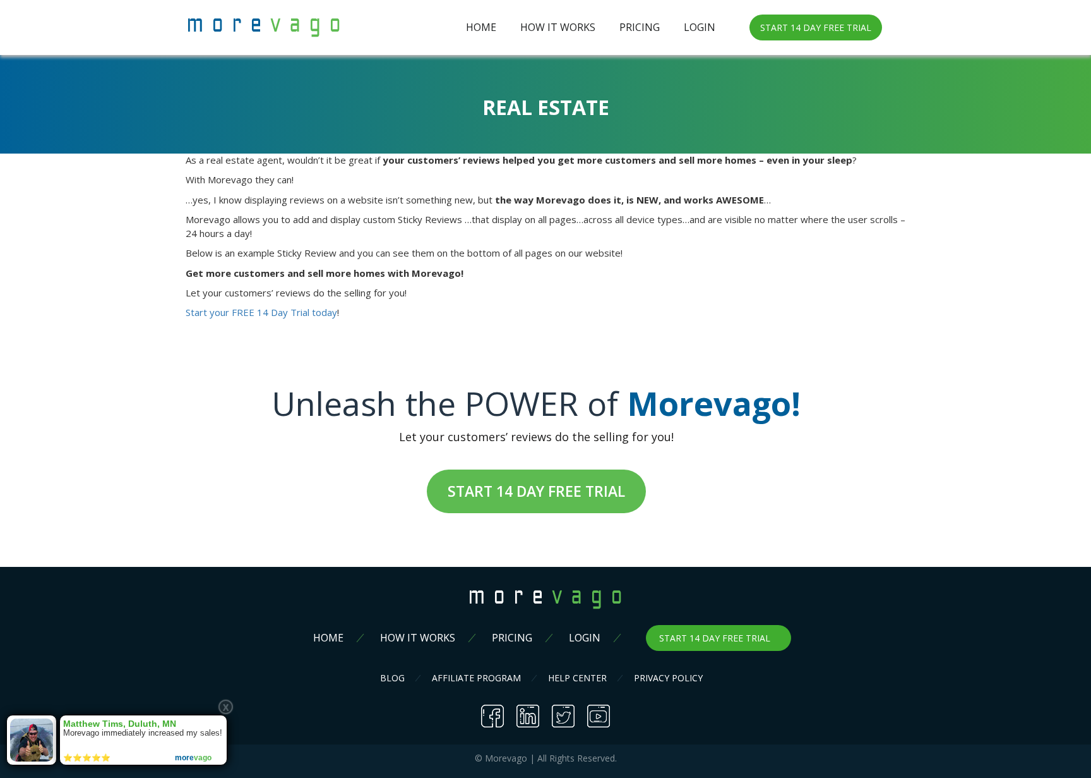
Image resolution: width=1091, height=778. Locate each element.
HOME (481, 27)
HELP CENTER (577, 678)
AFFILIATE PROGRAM (476, 678)
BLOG (392, 678)
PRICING (639, 27)
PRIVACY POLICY (668, 678)
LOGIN (699, 27)
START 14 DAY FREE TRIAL (815, 27)
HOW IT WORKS (557, 27)
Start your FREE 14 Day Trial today (261, 312)
